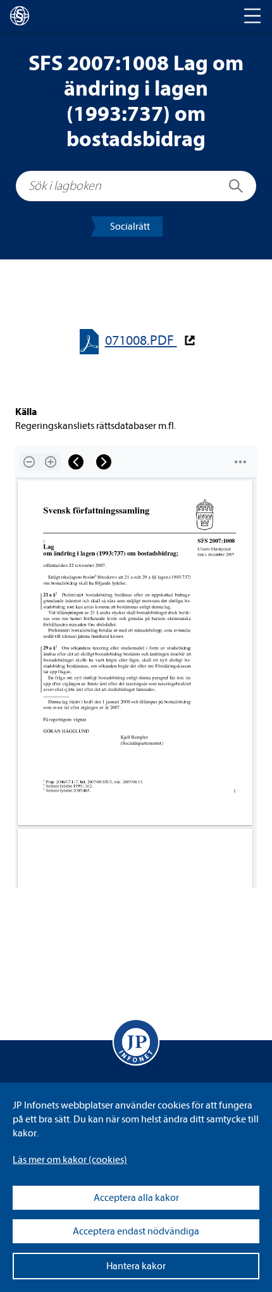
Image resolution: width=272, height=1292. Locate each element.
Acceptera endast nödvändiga (136, 1231)
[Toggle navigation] (252, 16)
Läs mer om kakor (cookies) (70, 1159)
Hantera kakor (136, 1266)
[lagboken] (19, 16)
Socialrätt (130, 226)
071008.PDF (141, 341)
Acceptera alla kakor (136, 1197)
